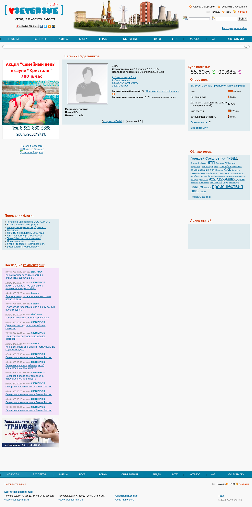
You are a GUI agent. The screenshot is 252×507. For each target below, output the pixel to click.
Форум (103, 39)
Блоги (83, 39)
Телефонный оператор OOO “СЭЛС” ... (28, 221)
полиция (197, 187)
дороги (240, 179)
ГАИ (223, 158)
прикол (207, 187)
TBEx (221, 495)
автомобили (206, 176)
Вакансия (12, 230)
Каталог (195, 39)
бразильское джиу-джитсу (225, 176)
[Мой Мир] (54, 26)
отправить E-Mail (112, 121)
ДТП (211, 163)
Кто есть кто (236, 39)
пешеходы (234, 182)
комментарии (33, 265)
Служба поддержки (126, 495)
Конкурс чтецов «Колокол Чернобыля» (27, 317)
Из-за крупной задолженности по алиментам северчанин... (24, 276)
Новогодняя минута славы (22, 241)
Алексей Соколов (205, 158)
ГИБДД (232, 158)
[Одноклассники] (49, 26)
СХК (227, 170)
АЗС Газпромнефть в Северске (24, 235)
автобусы (195, 176)
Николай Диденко (210, 166)
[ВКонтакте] (41, 26)
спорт (195, 191)
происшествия (227, 186)
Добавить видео (121, 80)
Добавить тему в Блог (124, 77)
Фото (175, 39)
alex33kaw (36, 272)
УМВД (221, 173)
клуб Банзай (216, 182)
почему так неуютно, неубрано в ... (26, 227)
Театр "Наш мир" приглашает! (24, 238)
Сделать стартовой (204, 6)
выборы (194, 179)
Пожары (219, 170)
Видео (157, 39)
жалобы (194, 182)
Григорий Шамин (199, 163)
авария (234, 173)
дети (212, 179)
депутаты (203, 179)
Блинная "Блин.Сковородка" (23, 224)
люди (225, 182)
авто (241, 173)
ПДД (212, 170)
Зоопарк (220, 163)
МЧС (228, 162)
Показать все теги (201, 196)
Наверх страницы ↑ (15, 484)
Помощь (215, 11)
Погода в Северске (32, 146)
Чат (213, 39)
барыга (35, 293)
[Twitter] (45, 26)
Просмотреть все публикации (162, 91)
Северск (236, 170)
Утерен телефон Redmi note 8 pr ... (26, 244)
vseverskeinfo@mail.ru (16, 499)
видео (242, 176)
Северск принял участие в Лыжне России (29, 357)
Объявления (130, 39)
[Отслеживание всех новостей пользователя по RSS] (113, 94)
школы (203, 191)
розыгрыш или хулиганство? (23, 246)
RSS (228, 11)
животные (204, 182)
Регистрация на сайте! (234, 28)
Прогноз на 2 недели (31, 152)
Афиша (63, 39)
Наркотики (195, 166)
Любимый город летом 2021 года (25, 233)
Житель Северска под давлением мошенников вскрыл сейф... (24, 287)
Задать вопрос (120, 85)
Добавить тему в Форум (125, 83)
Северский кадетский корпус (204, 173)
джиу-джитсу (226, 179)
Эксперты (39, 39)
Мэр (233, 163)
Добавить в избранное (234, 6)
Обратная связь (124, 499)
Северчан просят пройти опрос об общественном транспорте (25, 366)
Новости (13, 39)
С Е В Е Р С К (38, 282)
